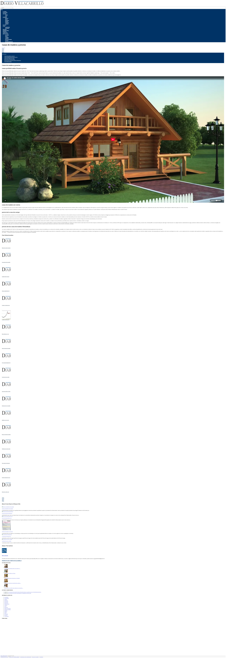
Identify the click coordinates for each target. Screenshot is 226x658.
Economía (5, 17)
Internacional (6, 30)
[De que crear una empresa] (113, 511)
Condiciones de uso (4, 657)
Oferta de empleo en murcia (7, 531)
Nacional (5, 29)
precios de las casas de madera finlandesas (12, 60)
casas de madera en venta (9, 58)
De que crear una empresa (7, 513)
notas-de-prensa (7, 608)
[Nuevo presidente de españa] (113, 506)
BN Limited (5, 555)
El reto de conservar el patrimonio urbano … (12, 583)
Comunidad (7, 27)
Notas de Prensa (8, 39)
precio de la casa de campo (9, 59)
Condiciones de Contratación (25, 657)
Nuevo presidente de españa (7, 508)
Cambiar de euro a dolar (6, 541)
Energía (6, 21)
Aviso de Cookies (35, 657)
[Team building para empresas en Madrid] (6, 577)
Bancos (6, 18)
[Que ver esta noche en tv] (113, 516)
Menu (1, 9)
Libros (6, 14)
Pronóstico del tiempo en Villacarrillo (12, 560)
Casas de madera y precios (9, 56)
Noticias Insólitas (9, 41)
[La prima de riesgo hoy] (113, 534)
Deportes (4, 31)
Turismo (7, 37)
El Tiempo (5, 11)
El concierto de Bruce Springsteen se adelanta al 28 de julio (20, 593)
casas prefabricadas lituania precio (10, 57)
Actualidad (5, 12)
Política (5, 611)
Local (4, 26)
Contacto (41, 657)
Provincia (7, 28)
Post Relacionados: (8, 61)
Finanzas (7, 22)
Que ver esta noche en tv (7, 518)
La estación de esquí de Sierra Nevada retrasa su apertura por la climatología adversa (24, 592)
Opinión (6, 38)
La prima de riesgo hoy (6, 536)
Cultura (4, 13)
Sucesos (6, 40)
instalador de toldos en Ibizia (9, 573)
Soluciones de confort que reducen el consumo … (13, 588)
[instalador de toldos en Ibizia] (6, 572)
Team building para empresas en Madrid (12, 578)
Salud (6, 36)
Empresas (7, 20)
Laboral (6, 23)
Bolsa (6, 19)
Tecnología (5, 32)
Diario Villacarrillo (3, 655)
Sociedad (6, 614)
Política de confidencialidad (14, 657)
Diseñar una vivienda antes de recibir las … (12, 568)
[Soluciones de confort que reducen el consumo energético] (6, 586)
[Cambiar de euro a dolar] (113, 539)
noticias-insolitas (7, 609)
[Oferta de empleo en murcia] (113, 525)
